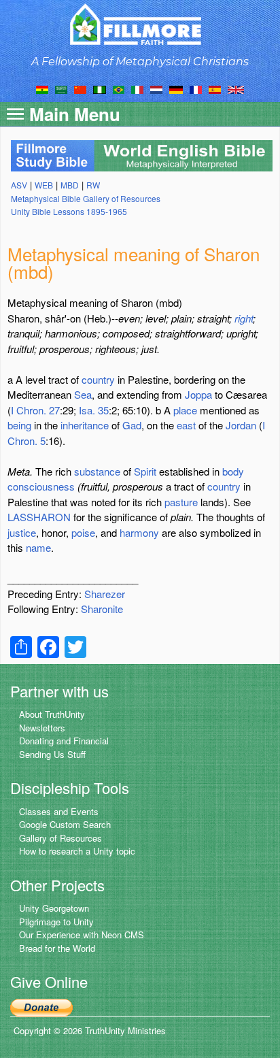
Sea (83, 394)
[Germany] (176, 88)
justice (21, 532)
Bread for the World (57, 948)
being (19, 425)
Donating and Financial (64, 740)
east (186, 425)
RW (93, 185)
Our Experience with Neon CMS (81, 934)
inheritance (84, 425)
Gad (131, 425)
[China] (80, 88)
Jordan (241, 425)
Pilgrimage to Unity (56, 921)
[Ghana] (42, 88)
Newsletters (42, 727)
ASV (19, 185)
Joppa (198, 394)
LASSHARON (39, 517)
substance (97, 471)
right (243, 318)
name (38, 547)
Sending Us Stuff (52, 754)
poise (83, 532)
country (98, 379)
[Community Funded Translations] (236, 88)
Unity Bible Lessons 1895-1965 (69, 211)
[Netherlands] (156, 88)
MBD (69, 185)
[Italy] (137, 88)
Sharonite (102, 608)
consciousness (41, 486)
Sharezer (104, 593)
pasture (181, 502)
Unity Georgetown (54, 908)
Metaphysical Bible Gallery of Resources (85, 198)
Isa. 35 (94, 410)
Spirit (145, 471)
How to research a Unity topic (77, 850)
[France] (196, 88)
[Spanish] (215, 88)
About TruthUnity (52, 714)
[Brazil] (118, 88)
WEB (44, 185)
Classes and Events (59, 811)
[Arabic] (61, 88)
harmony (139, 532)
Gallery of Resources (60, 837)
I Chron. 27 (35, 410)
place (185, 410)
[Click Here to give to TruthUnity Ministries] (41, 1006)
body (233, 471)
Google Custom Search (65, 824)
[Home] (140, 24)
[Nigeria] (99, 88)
